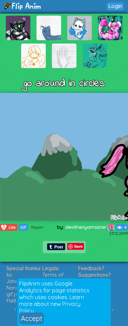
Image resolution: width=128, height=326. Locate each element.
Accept (31, 318)
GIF (23, 227)
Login (115, 6)
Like (9, 227)
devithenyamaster (86, 227)
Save (78, 246)
